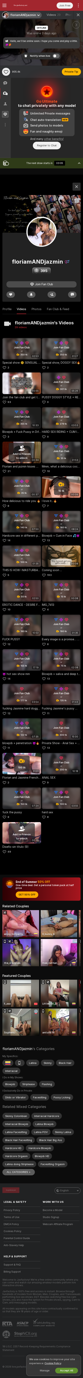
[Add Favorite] (6, 72)
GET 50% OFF (27, 894)
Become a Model (52, 1210)
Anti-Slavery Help (14, 1245)
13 (48, 540)
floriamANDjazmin (17, 1049)
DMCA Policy (11, 1224)
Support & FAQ (12, 1264)
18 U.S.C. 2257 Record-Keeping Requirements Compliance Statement (36, 1348)
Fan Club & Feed (58, 309)
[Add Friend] (52, 294)
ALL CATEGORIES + (19, 1172)
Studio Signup (51, 1217)
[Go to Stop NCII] (26, 1334)
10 (48, 471)
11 (48, 713)
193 (49, 575)
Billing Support (12, 1271)
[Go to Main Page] (25, 5)
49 (9, 851)
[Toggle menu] (4, 5)
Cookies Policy (12, 1231)
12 (8, 644)
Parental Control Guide (17, 1238)
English (64, 1190)
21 (8, 471)
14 (8, 540)
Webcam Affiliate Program (58, 1224)
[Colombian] (7, 1063)
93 (9, 402)
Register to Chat (47, 145)
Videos (54, 15)
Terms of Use (11, 1217)
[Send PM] (72, 294)
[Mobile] (20, 1063)
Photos (36, 309)
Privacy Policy (12, 1210)
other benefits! (54, 139)
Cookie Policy (53, 1363)
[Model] (77, 187)
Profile (6, 309)
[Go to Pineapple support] (6, 1334)
